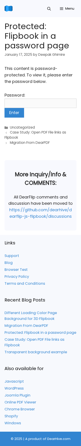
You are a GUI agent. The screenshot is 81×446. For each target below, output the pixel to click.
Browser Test (16, 269)
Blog (8, 262)
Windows (12, 423)
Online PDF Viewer (20, 402)
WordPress (14, 388)
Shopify (11, 416)
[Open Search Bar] (49, 8)
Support (11, 255)
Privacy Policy (16, 276)
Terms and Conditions (24, 283)
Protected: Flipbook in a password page (40, 332)
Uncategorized (22, 127)
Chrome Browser (19, 409)
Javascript (14, 381)
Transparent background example (35, 352)
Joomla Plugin (17, 395)
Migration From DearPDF (26, 325)
